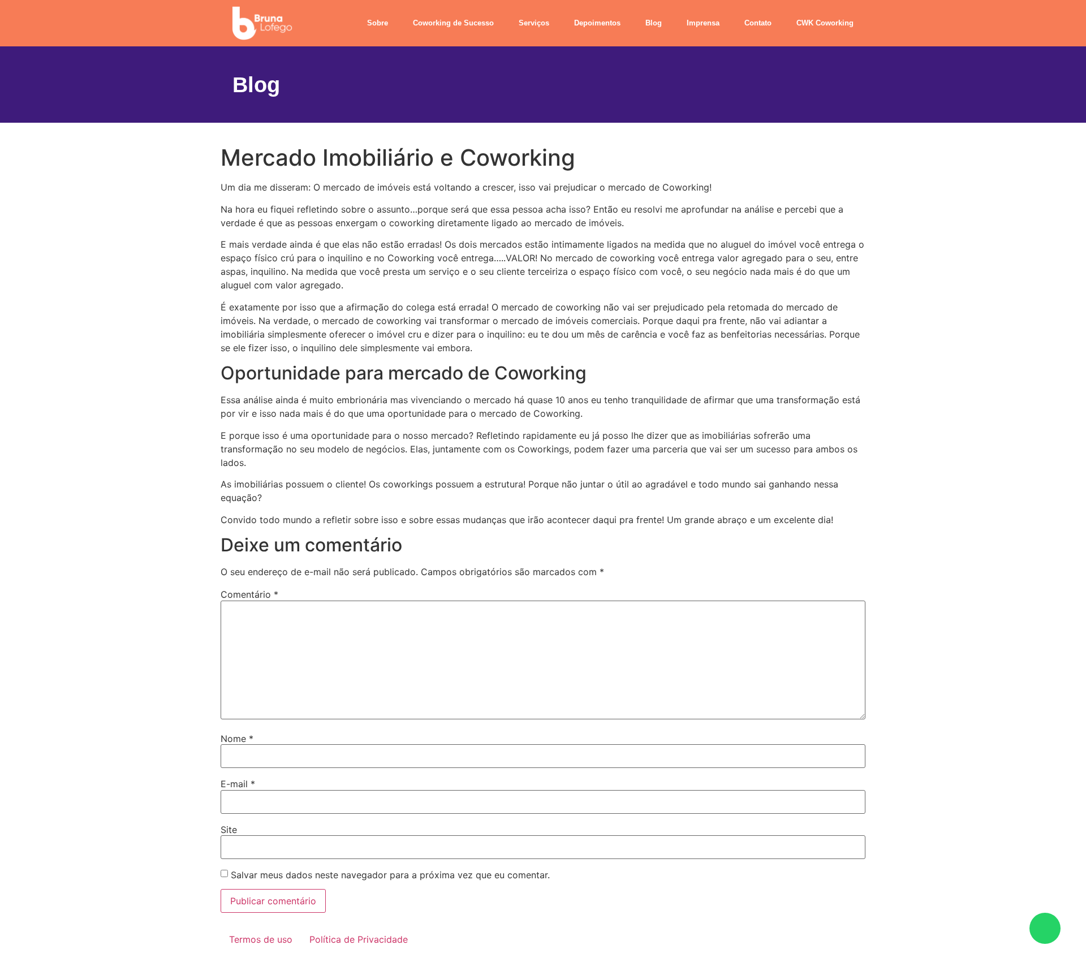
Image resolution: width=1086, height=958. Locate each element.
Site (229, 829)
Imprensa (703, 23)
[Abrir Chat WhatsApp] (1045, 928)
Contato (758, 23)
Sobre (377, 23)
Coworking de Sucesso (453, 23)
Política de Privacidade (358, 939)
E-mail (238, 783)
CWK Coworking (825, 23)
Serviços (534, 23)
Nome (237, 738)
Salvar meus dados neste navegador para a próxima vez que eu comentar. (390, 874)
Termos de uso (260, 939)
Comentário (249, 594)
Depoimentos (597, 23)
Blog (653, 23)
